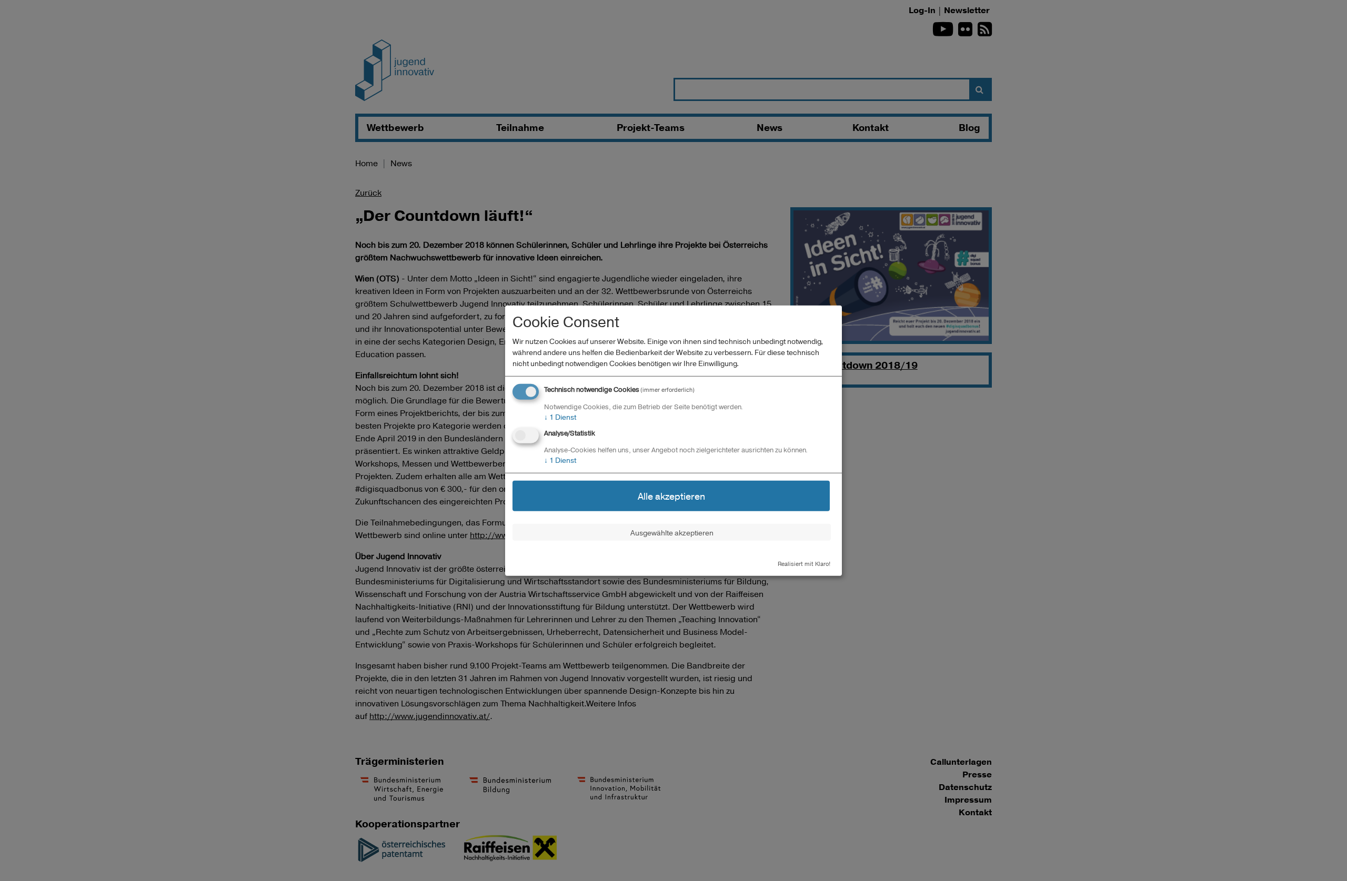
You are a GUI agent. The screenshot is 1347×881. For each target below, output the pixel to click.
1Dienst (560, 416)
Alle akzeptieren (671, 495)
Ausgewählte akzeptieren (671, 532)
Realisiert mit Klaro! (804, 563)
